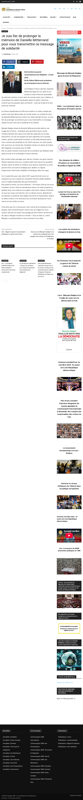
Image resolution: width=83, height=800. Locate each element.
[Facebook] (73, 1)
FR (60, 8)
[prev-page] (3, 281)
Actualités (10, 28)
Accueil (4, 28)
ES (76, 8)
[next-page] (6, 281)
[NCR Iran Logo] (13, 10)
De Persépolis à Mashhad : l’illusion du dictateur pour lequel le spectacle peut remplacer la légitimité (28, 268)
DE (64, 8)
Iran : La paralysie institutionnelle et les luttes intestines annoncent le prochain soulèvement (8, 268)
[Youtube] (80, 1)
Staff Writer (7, 54)
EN (55, 8)
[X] (77, 1)
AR (72, 8)
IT (68, 8)
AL (80, 8)
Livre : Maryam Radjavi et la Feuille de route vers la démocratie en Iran (69, 298)
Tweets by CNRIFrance (65, 682)
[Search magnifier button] (79, 32)
